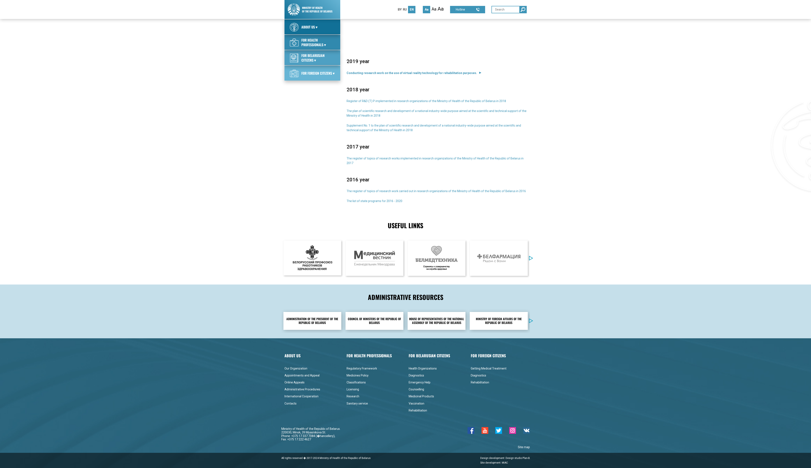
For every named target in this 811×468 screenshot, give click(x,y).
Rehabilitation (418, 410)
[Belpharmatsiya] (499, 258)
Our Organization (295, 368)
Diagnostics (416, 375)
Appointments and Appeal (302, 375)
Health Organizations (423, 368)
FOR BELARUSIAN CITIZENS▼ (313, 58)
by (400, 9)
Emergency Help (419, 382)
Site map (524, 447)
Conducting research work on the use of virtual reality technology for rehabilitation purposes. (412, 73)
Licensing (353, 389)
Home (351, 27)
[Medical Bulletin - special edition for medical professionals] (374, 258)
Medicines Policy (358, 375)
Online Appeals (294, 382)
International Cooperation (301, 396)
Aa (427, 9)
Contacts (290, 403)
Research (353, 396)
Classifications (356, 382)
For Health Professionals (374, 27)
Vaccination (416, 403)
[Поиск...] (523, 9)
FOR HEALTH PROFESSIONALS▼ (314, 42)
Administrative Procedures (302, 389)
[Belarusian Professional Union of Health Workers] (312, 258)
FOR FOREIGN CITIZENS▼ (318, 73)
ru (405, 9)
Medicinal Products (421, 396)
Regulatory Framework (362, 368)
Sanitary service (357, 403)
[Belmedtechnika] (436, 258)
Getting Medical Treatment (488, 368)
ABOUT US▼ (309, 27)
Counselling (416, 389)
